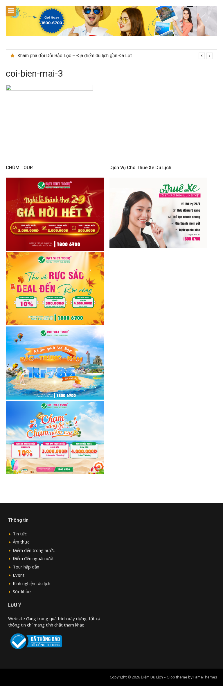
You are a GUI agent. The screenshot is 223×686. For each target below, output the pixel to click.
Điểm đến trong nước (34, 550)
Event (18, 575)
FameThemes (205, 677)
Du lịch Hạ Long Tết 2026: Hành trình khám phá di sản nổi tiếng (80, 55)
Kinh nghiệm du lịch (31, 583)
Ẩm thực (21, 542)
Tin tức (20, 534)
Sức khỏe (22, 591)
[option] (115, 56)
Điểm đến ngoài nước (33, 558)
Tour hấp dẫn (26, 567)
